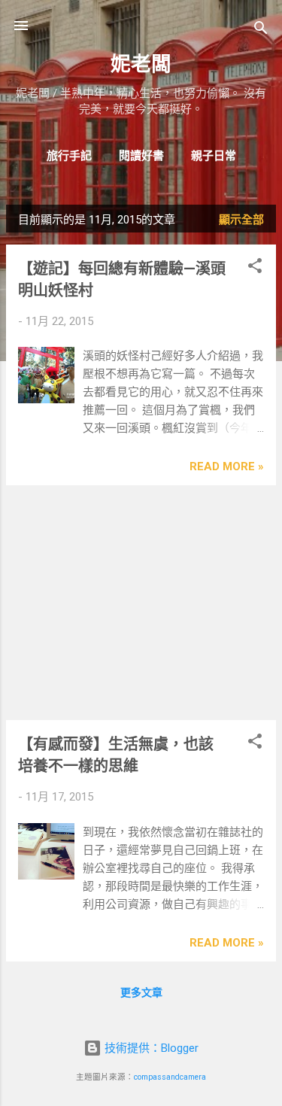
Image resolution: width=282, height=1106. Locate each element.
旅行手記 (69, 156)
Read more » (227, 466)
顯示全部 (241, 219)
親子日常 (213, 156)
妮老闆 (141, 64)
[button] (255, 268)
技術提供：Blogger (150, 1048)
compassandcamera (170, 1077)
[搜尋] (261, 30)
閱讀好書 (141, 156)
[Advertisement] (141, 602)
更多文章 (141, 992)
